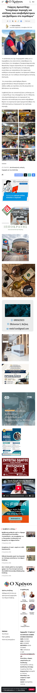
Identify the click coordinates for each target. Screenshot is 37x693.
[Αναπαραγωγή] (4, 496)
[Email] (15, 21)
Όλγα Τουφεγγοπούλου (25, 626)
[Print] (21, 21)
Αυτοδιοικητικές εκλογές (17, 167)
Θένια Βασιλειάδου (24, 613)
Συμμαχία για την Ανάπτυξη (10, 170)
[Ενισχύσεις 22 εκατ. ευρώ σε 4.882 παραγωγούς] (30, 549)
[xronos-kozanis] (14, 2)
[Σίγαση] (30, 496)
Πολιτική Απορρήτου (9, 690)
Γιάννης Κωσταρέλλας (24, 600)
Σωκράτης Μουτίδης (31, 600)
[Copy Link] (18, 21)
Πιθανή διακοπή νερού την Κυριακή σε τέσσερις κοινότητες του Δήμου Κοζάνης (13, 558)
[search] (30, 2)
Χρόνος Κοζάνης (16, 25)
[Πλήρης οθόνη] (33, 496)
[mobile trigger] (3, 2)
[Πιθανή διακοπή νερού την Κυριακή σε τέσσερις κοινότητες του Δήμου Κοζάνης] (30, 558)
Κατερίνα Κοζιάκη (32, 613)
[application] (18, 488)
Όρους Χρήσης (21, 690)
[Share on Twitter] (12, 21)
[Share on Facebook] (10, 21)
